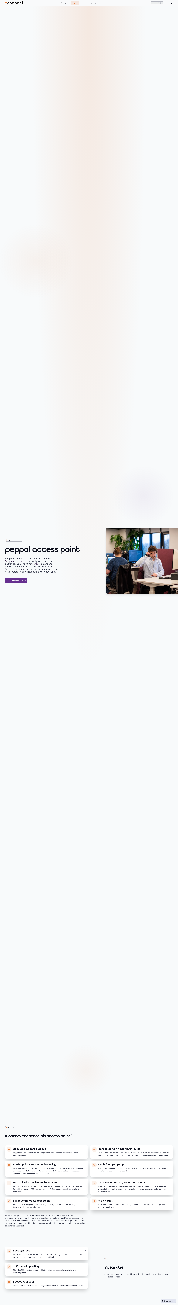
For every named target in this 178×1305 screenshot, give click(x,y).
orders (37, 563)
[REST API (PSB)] (46, 1253)
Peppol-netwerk (13, 561)
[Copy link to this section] (74, 1135)
